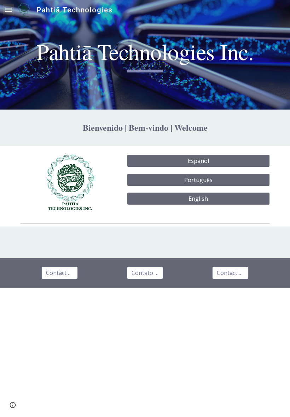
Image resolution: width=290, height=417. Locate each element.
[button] (8, 9)
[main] (145, 55)
